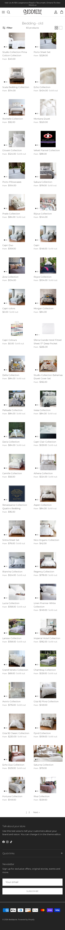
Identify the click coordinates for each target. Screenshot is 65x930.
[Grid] (56, 28)
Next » (36, 812)
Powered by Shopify (26, 919)
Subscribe (32, 891)
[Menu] (3, 12)
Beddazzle (13, 919)
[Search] (10, 12)
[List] (61, 28)
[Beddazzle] (32, 12)
